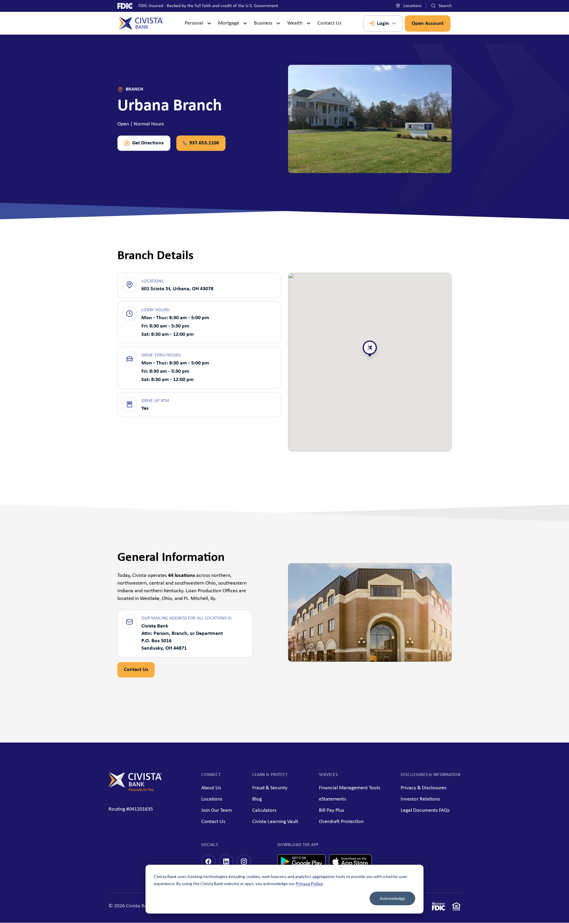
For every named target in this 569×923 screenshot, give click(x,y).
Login (383, 23)
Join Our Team (216, 810)
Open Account (428, 23)
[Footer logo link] (135, 790)
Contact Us (329, 23)
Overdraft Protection (341, 821)
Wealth (295, 23)
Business (263, 23)
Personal (194, 23)
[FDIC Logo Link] (438, 907)
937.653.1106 (204, 143)
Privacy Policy (309, 883)
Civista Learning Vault (275, 821)
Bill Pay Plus (331, 810)
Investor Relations (420, 799)
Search (444, 6)
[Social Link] (208, 861)
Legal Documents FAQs (425, 810)
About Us (211, 788)
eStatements (332, 799)
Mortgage (228, 23)
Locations (411, 6)
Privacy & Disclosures (423, 788)
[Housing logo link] (456, 907)
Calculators (264, 810)
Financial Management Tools (349, 788)
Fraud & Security (269, 788)
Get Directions (148, 143)
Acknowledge (392, 898)
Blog (257, 799)
